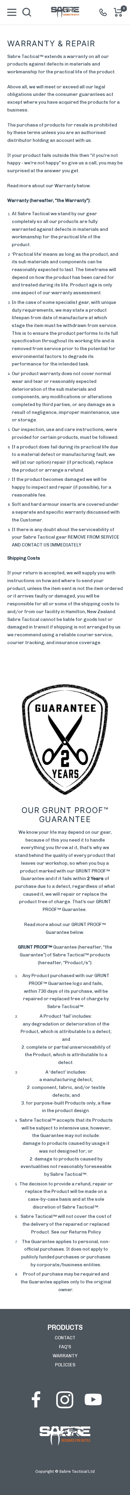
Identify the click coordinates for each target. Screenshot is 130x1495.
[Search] (26, 12)
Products (65, 1327)
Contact (65, 1338)
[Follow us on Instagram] (64, 1400)
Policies (65, 1365)
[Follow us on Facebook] (36, 1400)
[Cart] (118, 12)
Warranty (65, 1356)
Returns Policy (85, 1232)
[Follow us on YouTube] (93, 1400)
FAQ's (65, 1347)
